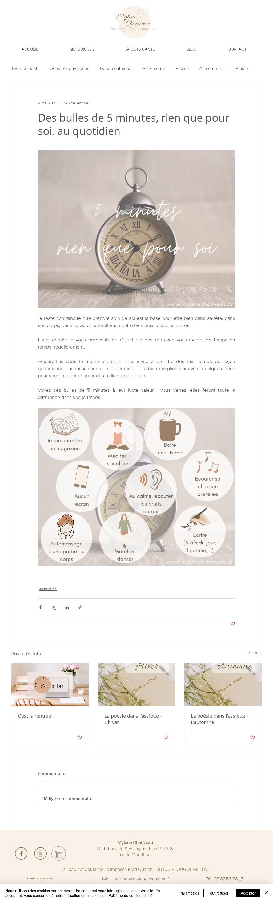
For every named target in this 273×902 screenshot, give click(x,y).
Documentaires (115, 68)
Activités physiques (69, 68)
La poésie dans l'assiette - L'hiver (133, 719)
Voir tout (254, 653)
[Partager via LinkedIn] (66, 607)
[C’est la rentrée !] (50, 684)
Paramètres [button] (189, 893)
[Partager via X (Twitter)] (53, 607)
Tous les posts (25, 68)
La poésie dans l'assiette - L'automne (219, 719)
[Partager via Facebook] (40, 607)
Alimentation (212, 68)
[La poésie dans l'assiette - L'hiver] (136, 684)
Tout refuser (218, 893)
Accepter (248, 893)
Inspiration (48, 589)
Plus (239, 68)
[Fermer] (266, 893)
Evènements (152, 68)
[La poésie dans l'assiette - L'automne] (223, 684)
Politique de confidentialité (130, 895)
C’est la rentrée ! (36, 716)
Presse (182, 68)
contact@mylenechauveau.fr (142, 879)
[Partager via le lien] (79, 607)
